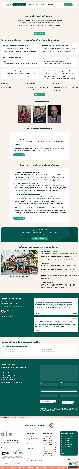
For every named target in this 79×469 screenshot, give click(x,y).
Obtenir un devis (39, 33)
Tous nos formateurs (32, 451)
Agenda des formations (33, 443)
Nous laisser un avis (7, 316)
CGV (66, 467)
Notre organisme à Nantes (49, 447)
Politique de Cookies (34, 467)
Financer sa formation (32, 441)
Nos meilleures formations (49, 451)
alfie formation (4, 417)
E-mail (41, 393)
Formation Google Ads (66, 444)
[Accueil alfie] (8, 5)
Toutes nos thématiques (49, 455)
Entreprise (42, 387)
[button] (2, 467)
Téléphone (62, 393)
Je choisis (6, 463)
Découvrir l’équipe (47, 436)
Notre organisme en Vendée (50, 449)
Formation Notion (11, 417)
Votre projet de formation (39, 238)
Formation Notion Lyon (47, 349)
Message (41, 364)
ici (48, 278)
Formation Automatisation (67, 436)
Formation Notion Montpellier (49, 351)
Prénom (61, 382)
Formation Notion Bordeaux (10, 349)
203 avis (11, 312)
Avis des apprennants (48, 444)
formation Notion (30, 20)
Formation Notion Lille (9, 351)
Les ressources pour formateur (34, 453)
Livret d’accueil (30, 436)
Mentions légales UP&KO (18, 467)
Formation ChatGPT (66, 438)
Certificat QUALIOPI (47, 440)
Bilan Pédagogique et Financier (34, 460)
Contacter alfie (47, 438)
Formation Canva (65, 440)
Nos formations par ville (49, 453)
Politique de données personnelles (52, 467)
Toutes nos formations (20, 4)
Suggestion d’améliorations (49, 442)
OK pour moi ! (18, 463)
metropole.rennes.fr (60, 287)
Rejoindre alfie (30, 455)
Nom (41, 382)
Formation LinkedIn (65, 449)
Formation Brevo (65, 442)
